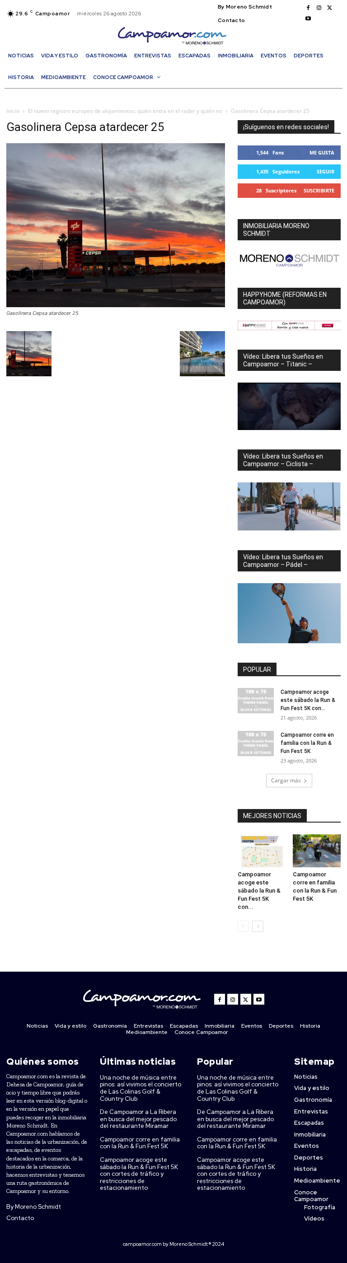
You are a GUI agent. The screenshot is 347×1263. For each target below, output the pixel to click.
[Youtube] (308, 19)
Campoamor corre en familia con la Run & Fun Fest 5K (307, 743)
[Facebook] (308, 8)
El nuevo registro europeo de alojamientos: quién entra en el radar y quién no (125, 111)
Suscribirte (319, 190)
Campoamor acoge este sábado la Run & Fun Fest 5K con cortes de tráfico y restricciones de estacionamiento (139, 1174)
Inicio (12, 111)
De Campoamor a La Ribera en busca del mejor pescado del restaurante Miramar (138, 1119)
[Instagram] (319, 8)
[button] (175, 93)
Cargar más (286, 780)
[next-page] (257, 926)
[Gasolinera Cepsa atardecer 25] (115, 305)
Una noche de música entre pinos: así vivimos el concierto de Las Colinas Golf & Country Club (140, 1088)
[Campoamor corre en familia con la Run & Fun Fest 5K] (256, 743)
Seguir (325, 171)
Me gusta (321, 152)
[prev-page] (243, 926)
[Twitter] (329, 8)
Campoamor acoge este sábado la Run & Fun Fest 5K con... (308, 700)
